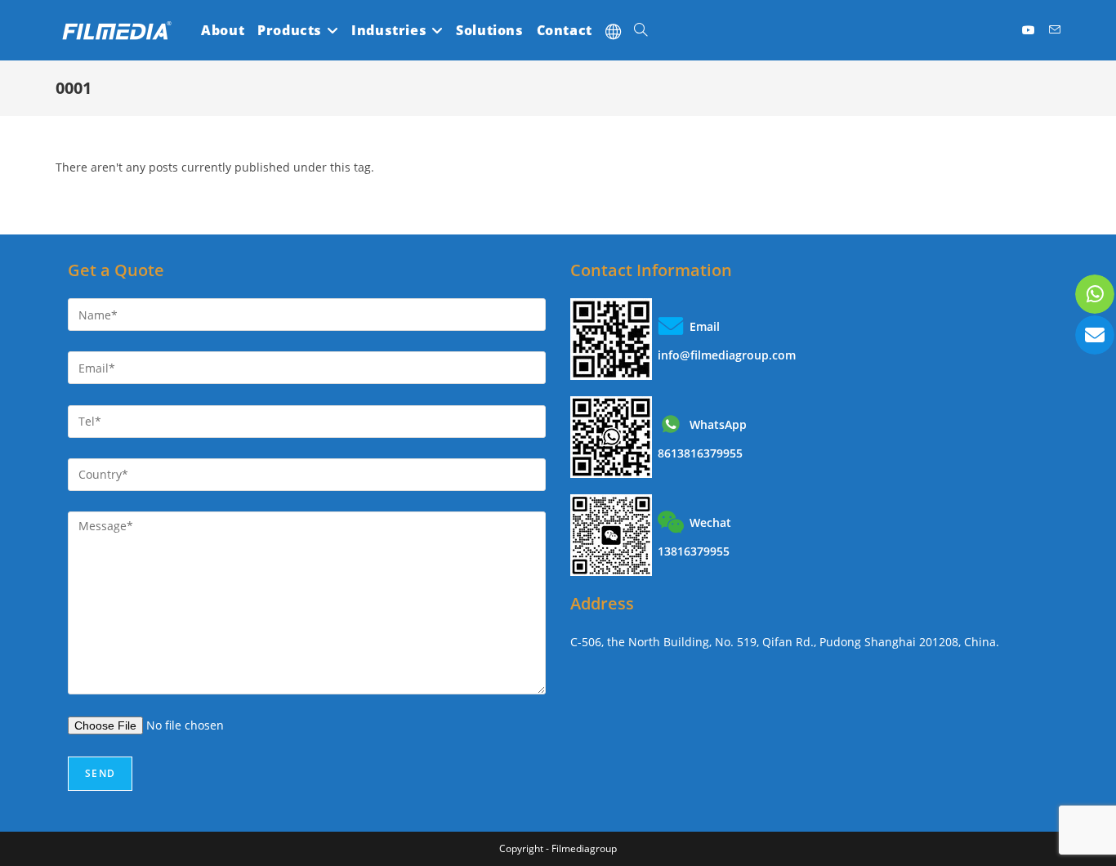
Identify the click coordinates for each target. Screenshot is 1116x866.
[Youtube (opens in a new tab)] (1028, 30)
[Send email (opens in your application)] (1054, 30)
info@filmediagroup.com (727, 355)
